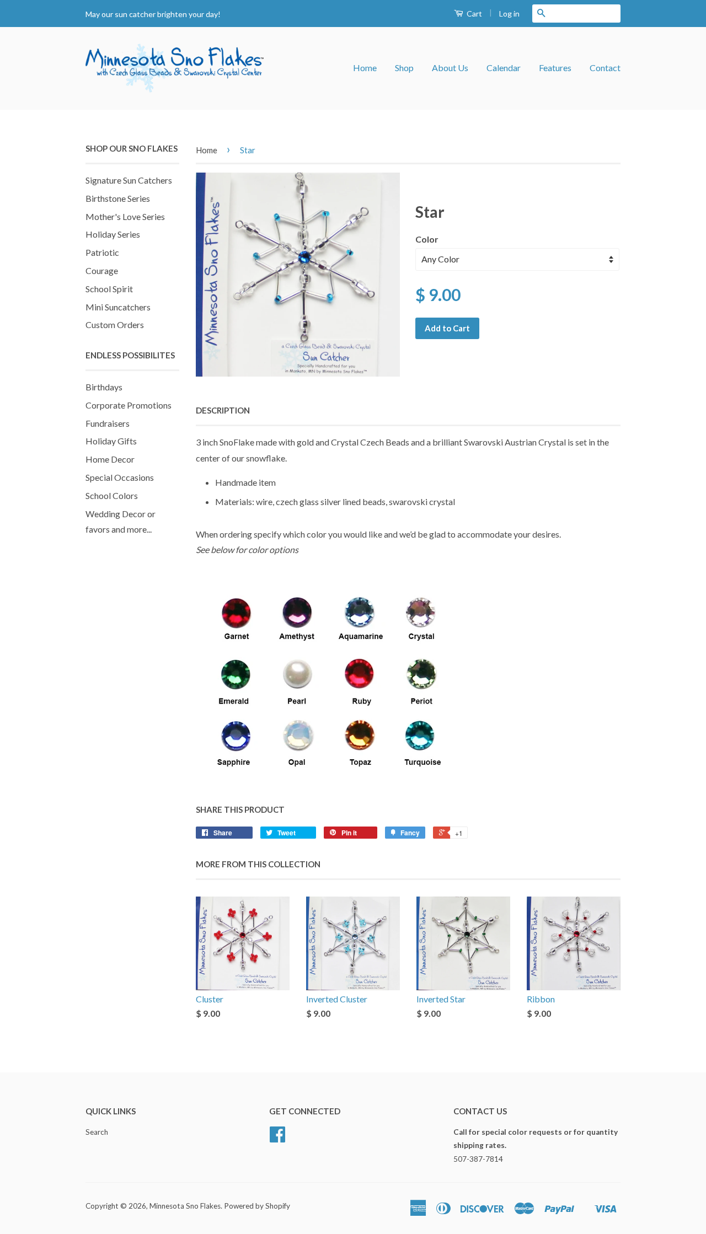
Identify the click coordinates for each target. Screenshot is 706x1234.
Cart (473, 13)
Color (426, 239)
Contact (605, 67)
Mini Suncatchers (118, 307)
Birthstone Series (117, 198)
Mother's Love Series (125, 216)
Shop (404, 67)
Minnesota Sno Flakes (185, 1205)
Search (96, 1132)
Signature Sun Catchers (128, 180)
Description (223, 410)
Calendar (503, 67)
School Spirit (109, 288)
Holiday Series (112, 234)
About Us (450, 67)
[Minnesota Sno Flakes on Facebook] (277, 1138)
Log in (509, 13)
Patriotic (102, 252)
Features (555, 67)
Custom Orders (114, 324)
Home (365, 67)
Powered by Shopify (257, 1205)
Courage (101, 270)
